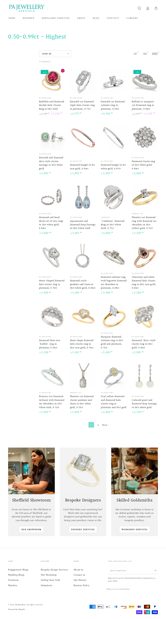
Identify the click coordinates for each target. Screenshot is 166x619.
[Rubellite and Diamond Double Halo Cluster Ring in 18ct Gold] (52, 81)
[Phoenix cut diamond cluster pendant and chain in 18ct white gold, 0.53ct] (83, 376)
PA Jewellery (20, 605)
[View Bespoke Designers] (83, 471)
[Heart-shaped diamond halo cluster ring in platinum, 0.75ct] (52, 257)
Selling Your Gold (50, 580)
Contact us (79, 574)
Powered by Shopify (16, 609)
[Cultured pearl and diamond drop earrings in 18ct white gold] (145, 376)
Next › (105, 424)
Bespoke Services (83, 529)
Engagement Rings (18, 569)
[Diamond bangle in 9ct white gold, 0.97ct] (114, 137)
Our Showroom (31, 529)
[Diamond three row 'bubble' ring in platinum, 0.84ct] (52, 317)
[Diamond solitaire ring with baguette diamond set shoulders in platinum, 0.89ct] (114, 257)
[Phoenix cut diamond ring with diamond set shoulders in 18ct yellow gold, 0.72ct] (145, 197)
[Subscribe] (156, 570)
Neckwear (13, 580)
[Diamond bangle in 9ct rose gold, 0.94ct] (83, 137)
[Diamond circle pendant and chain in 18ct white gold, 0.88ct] (83, 257)
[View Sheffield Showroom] (31, 471)
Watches (12, 585)
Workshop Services (135, 529)
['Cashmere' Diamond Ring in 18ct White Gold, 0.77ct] (114, 197)
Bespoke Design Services (54, 569)
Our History (80, 580)
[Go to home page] (26, 8)
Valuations (46, 585)
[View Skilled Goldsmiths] (134, 471)
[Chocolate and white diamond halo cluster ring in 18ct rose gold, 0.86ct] (145, 257)
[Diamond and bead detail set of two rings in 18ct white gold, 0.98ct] (52, 197)
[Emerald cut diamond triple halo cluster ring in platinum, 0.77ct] (83, 81)
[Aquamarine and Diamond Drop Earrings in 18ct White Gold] (83, 197)
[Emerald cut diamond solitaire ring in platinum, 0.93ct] (114, 81)
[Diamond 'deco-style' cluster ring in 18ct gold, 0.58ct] (145, 317)
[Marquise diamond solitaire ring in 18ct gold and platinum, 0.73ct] (114, 317)
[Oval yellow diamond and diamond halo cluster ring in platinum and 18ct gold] (114, 376)
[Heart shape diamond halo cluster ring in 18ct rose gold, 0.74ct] (83, 317)
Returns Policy (81, 585)
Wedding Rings (16, 574)
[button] (139, 8)
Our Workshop (49, 574)
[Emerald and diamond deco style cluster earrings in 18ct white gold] (52, 137)
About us (78, 569)
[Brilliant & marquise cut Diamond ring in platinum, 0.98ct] (145, 81)
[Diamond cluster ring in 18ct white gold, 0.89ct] (145, 137)
